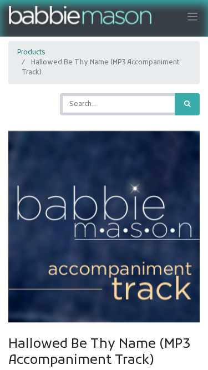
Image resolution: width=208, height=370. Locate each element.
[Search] (187, 104)
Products (31, 52)
